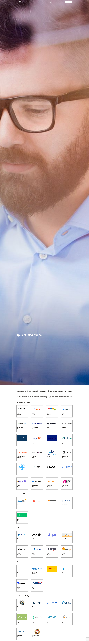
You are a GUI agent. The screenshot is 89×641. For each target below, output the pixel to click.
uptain (33, 470)
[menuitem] (25, 2)
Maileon (48, 427)
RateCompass (35, 427)
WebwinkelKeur (65, 485)
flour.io (48, 471)
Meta (63, 413)
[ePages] (19, 2)
